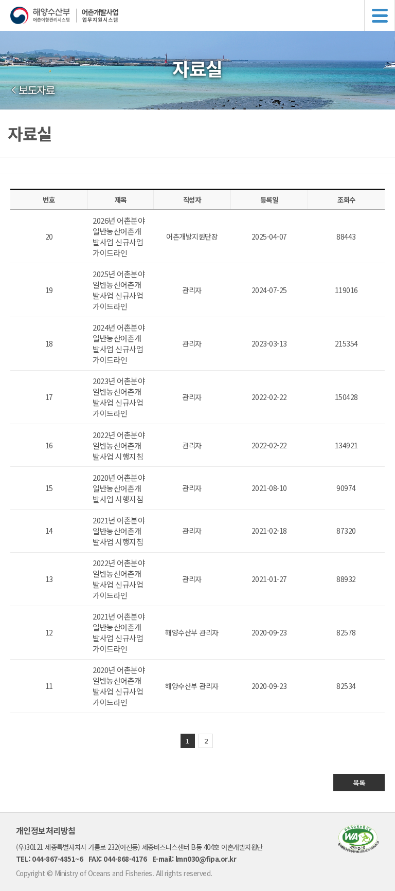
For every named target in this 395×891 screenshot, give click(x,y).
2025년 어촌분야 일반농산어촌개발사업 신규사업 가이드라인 (119, 290)
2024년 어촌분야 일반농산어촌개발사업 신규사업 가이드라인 (119, 343)
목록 (359, 782)
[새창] (358, 849)
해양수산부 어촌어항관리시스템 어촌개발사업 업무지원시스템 (202, 15)
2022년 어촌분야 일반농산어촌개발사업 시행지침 (119, 445)
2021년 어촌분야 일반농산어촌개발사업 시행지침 (119, 531)
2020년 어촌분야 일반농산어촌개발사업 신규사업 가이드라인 (119, 685)
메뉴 (379, 15)
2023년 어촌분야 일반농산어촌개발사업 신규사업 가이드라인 (119, 397)
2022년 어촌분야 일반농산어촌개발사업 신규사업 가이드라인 (119, 579)
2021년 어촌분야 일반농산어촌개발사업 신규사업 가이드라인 (119, 632)
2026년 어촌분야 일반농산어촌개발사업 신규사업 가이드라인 (119, 236)
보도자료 (37, 90)
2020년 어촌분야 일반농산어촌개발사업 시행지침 (119, 488)
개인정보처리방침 (46, 830)
